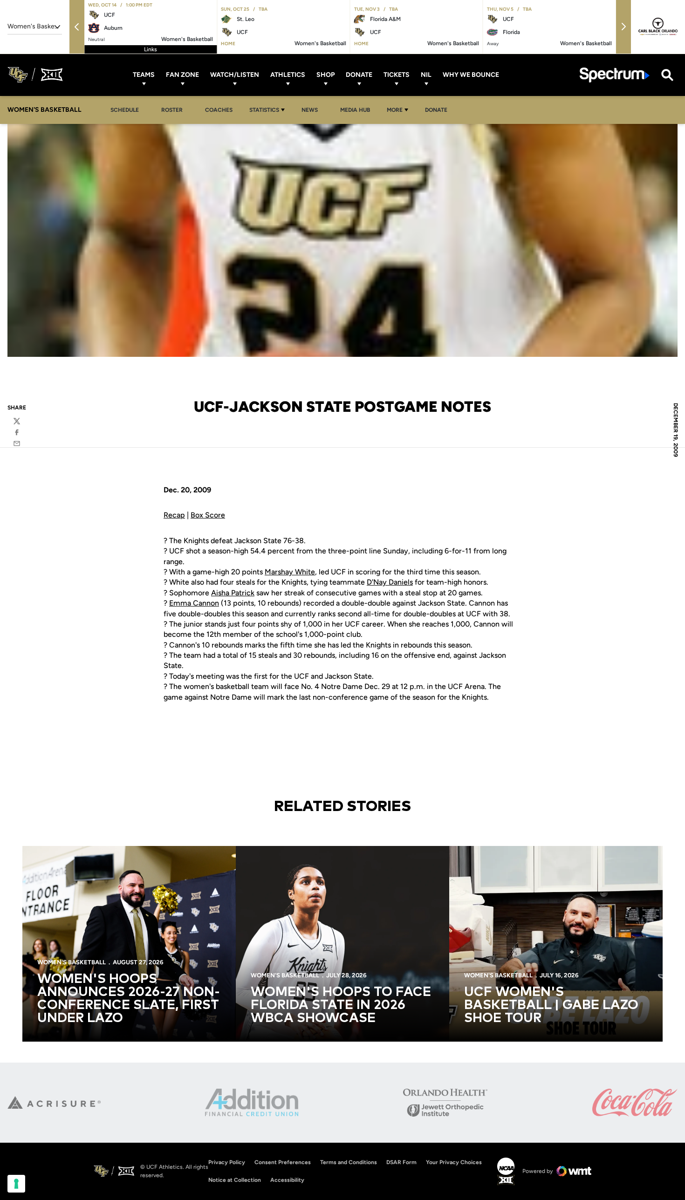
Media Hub (358, 109)
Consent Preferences (282, 1162)
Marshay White (290, 571)
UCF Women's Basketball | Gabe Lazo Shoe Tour (551, 1005)
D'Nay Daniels (390, 582)
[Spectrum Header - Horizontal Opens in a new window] (615, 75)
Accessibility (287, 1179)
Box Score (208, 515)
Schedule (124, 110)
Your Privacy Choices (454, 1162)
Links (150, 49)
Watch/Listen (234, 75)
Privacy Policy (226, 1162)
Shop (325, 75)
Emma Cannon (194, 603)
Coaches (219, 110)
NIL (426, 75)
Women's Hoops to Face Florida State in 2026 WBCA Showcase (341, 1005)
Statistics (264, 110)
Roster (172, 110)
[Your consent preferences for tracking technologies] (16, 1184)
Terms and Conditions (348, 1162)
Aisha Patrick (232, 592)
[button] (76, 27)
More (395, 110)
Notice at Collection (234, 1180)
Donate (359, 75)
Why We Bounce (471, 75)
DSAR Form (401, 1162)
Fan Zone (182, 75)
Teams (144, 75)
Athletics (287, 75)
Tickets (397, 75)
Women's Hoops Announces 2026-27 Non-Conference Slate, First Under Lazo (128, 999)
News (312, 109)
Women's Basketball (71, 962)
